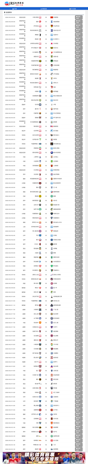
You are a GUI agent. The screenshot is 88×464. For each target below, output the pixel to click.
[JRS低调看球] (44, 458)
